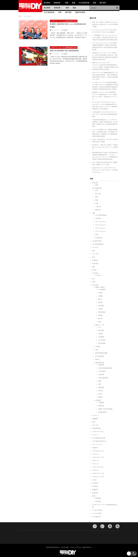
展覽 (96, 234)
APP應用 (95, 273)
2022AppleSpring (98, 451)
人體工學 (98, 206)
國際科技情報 (80, 12)
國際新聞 (98, 498)
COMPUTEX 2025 (98, 473)
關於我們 (103, 3)
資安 (93, 267)
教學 (96, 185)
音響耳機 (101, 365)
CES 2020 (95, 254)
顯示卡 (100, 299)
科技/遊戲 (95, 285)
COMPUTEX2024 (98, 467)
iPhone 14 (95, 454)
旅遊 (96, 200)
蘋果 (66, 3)
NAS (99, 327)
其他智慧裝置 (96, 428)
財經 (93, 282)
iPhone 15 (95, 464)
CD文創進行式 (96, 516)
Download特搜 (96, 513)
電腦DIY (30, 6)
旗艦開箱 (95, 418)
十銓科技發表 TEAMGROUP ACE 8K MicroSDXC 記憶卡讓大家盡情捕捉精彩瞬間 (104, 114)
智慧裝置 (57, 3)
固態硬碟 (101, 305)
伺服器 (100, 333)
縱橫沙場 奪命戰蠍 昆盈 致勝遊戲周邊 (64, 50)
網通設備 (101, 387)
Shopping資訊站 (97, 510)
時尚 (93, 257)
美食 (96, 190)
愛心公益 (98, 193)
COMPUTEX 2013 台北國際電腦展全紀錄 (63, 21)
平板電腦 (101, 337)
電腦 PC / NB (99, 325)
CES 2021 (95, 425)
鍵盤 (99, 381)
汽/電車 (97, 346)
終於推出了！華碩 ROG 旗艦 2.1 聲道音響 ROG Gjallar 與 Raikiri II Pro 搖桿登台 (105, 147)
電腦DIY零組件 (100, 287)
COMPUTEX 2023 (98, 457)
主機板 (100, 293)
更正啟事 (95, 483)
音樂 (96, 197)
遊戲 (73, 3)
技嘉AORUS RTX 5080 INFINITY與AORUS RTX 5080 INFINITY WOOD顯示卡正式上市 (105, 170)
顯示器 (94, 270)
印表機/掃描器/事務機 (105, 368)
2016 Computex (100, 225)
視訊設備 (101, 374)
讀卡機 (100, 390)
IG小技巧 (98, 275)
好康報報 (95, 260)
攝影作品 (98, 210)
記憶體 (100, 296)
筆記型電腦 (101, 343)
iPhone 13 (95, 435)
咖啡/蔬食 (95, 263)
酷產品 (97, 359)
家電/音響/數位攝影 (101, 353)
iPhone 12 (95, 415)
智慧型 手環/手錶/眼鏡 (105, 409)
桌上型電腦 (101, 340)
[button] (132, 553)
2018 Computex (100, 231)
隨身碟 (100, 397)
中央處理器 (101, 289)
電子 (93, 278)
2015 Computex (100, 221)
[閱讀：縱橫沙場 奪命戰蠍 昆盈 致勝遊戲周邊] (33, 56)
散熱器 (100, 315)
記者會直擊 (98, 238)
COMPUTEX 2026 (98, 476)
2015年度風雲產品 (98, 244)
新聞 (94, 3)
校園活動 (98, 218)
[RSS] (117, 526)
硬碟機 (100, 302)
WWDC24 (95, 470)
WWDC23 (95, 460)
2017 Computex (100, 228)
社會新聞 (98, 501)
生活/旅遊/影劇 (84, 3)
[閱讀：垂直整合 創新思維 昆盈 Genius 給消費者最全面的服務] (33, 29)
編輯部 (65, 30)
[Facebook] (95, 526)
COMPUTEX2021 (98, 431)
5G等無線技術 (99, 356)
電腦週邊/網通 (99, 362)
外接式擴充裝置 (103, 378)
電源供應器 (101, 312)
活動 (93, 213)
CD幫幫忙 (95, 486)
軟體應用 (95, 489)
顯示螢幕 (101, 330)
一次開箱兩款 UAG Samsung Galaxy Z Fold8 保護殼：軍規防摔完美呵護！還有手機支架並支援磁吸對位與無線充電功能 (105, 37)
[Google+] (102, 526)
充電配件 (95, 447)
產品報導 (47, 3)
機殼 (99, 322)
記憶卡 (100, 394)
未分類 (94, 480)
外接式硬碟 (101, 371)
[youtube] (110, 526)
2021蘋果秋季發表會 (98, 438)
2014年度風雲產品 (101, 215)
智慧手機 (101, 406)
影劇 (96, 203)
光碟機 (100, 309)
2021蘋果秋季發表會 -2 (99, 441)
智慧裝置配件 (102, 412)
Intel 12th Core (97, 444)
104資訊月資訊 (97, 241)
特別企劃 (95, 183)
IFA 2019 (95, 247)
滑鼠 (99, 384)
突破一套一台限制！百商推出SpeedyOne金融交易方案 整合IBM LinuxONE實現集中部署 (105, 24)
